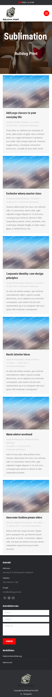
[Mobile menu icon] (46, 13)
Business (9, 522)
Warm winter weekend (19, 434)
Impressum (7, 662)
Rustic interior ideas (18, 354)
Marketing (25, 122)
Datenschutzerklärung (12, 656)
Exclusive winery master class (23, 193)
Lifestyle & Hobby (13, 122)
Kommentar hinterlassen (29, 125)
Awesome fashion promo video (24, 517)
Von (35, 122)
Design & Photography (15, 283)
